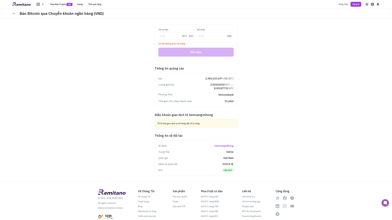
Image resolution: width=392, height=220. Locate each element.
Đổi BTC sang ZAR (209, 206)
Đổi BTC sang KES (209, 216)
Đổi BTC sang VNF (209, 211)
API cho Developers (251, 211)
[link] (277, 198)
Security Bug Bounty (251, 216)
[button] (40, 4)
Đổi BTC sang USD (209, 196)
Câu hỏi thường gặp (251, 201)
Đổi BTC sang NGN (210, 201)
